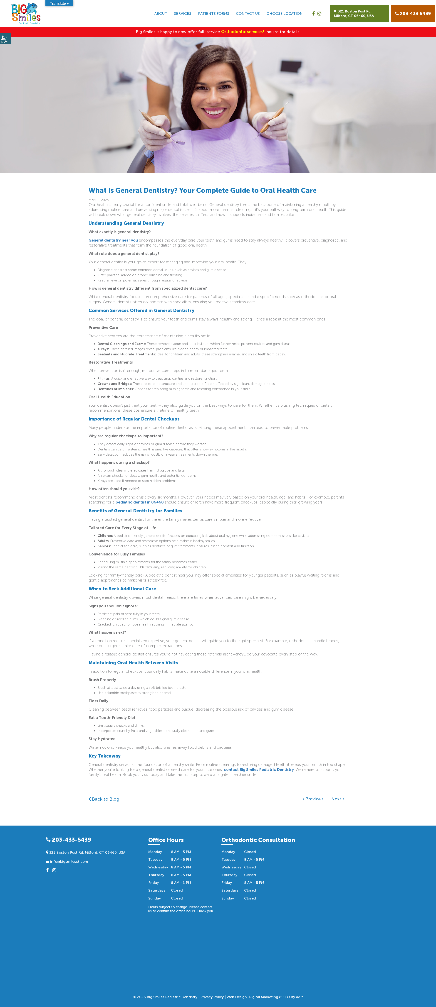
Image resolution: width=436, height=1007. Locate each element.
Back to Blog (105, 799)
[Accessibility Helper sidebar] (5, 38)
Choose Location (285, 13)
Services (182, 13)
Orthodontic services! (242, 31)
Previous (314, 799)
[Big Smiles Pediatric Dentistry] (25, 13)
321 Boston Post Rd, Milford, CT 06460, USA (354, 13)
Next (336, 799)
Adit (299, 997)
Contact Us (248, 13)
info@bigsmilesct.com (68, 861)
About (160, 13)
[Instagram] (319, 13)
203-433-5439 (71, 839)
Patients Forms (213, 13)
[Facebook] (313, 13)
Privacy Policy (212, 997)
